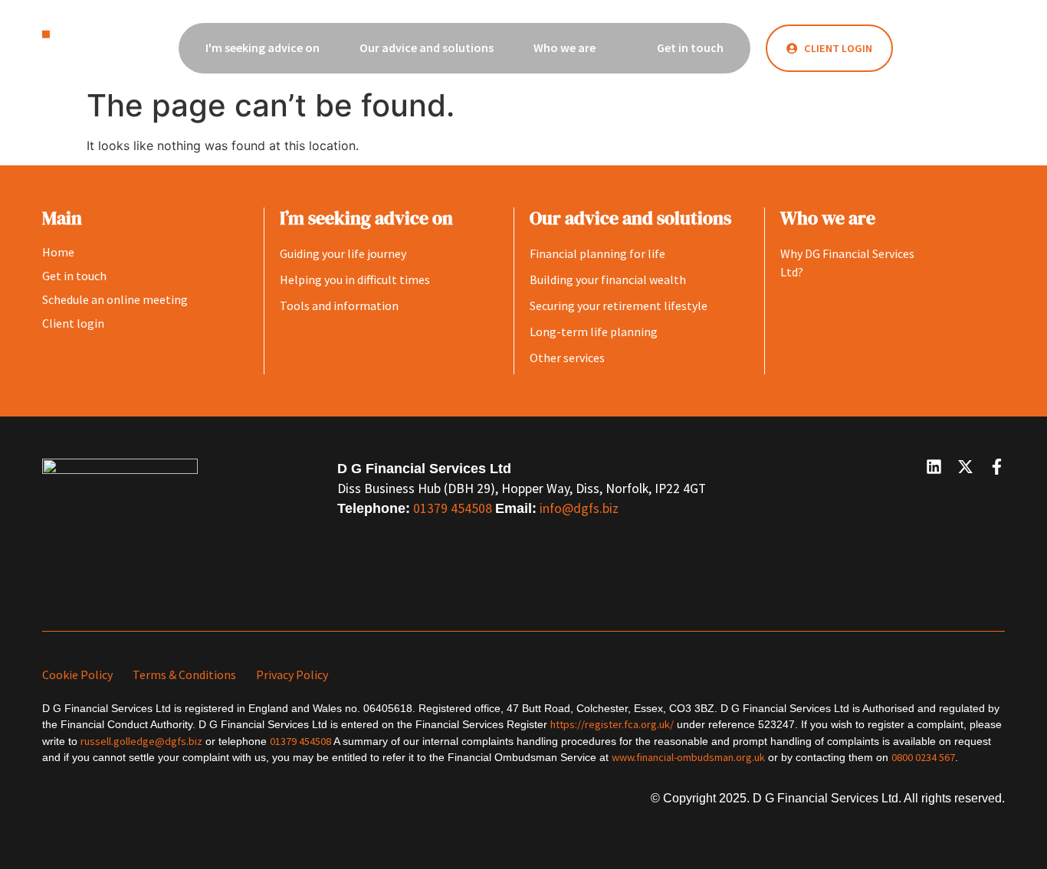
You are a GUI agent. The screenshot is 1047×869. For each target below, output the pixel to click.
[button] (952, 47)
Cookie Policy (77, 674)
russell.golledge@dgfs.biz (141, 741)
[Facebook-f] (997, 467)
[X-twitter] (965, 467)
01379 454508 (454, 508)
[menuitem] (271, 48)
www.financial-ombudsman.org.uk (688, 757)
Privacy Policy (292, 674)
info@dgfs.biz (579, 508)
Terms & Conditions (184, 674)
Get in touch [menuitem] (690, 47)
